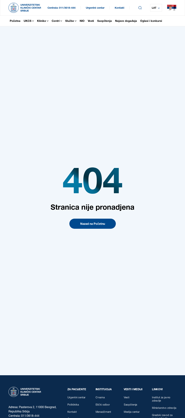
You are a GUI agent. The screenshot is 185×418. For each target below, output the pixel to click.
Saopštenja (130, 404)
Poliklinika (73, 404)
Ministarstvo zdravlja (164, 408)
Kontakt (119, 7)
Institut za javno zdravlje (161, 399)
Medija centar (132, 411)
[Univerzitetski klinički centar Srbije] (24, 392)
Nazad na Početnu (92, 224)
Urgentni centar (95, 7)
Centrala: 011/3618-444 (62, 7)
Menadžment (103, 411)
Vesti (126, 397)
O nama (100, 397)
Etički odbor (103, 404)
